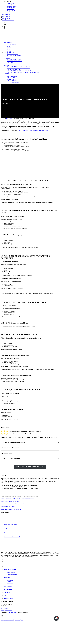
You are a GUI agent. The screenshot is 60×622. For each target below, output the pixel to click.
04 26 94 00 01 (4, 608)
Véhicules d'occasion (12, 75)
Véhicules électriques (12, 76)
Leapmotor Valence (11, 6)
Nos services (7, 577)
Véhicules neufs (11, 572)
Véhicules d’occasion (9, 52)
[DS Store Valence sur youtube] (5, 24)
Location (9, 581)
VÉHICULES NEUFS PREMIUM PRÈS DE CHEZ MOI (21, 70)
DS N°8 (9, 51)
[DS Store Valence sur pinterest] (4, 30)
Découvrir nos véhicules (10, 569)
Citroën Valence (11, 3)
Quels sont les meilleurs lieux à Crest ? (10, 501)
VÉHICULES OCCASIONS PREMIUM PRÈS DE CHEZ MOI (23, 72)
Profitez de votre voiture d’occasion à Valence (12, 509)
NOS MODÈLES (8, 42)
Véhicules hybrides (11, 78)
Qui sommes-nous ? (9, 598)
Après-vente (10, 580)
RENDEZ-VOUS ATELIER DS (15, 59)
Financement (7, 63)
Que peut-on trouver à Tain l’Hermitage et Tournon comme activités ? (18, 498)
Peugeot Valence (11, 7)
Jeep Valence (10, 11)
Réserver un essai (8, 56)
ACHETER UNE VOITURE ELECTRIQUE (18, 68)
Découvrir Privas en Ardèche (8, 506)
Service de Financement (13, 82)
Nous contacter (8, 586)
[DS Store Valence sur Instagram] (4, 28)
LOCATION (10, 62)
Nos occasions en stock (12, 54)
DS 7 (8, 48)
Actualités (6, 73)
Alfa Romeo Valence (12, 10)
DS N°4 (9, 47)
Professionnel (7, 592)
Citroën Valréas (10, 4)
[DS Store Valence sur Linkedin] (4, 26)
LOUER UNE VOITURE (13, 69)
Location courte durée (12, 79)
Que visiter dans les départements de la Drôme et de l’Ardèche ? (34, 130)
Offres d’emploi (8, 589)
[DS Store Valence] (6, 40)
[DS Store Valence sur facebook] (4, 23)
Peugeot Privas (10, 9)
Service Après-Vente (12, 80)
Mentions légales (19, 620)
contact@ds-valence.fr (6, 610)
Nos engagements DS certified (14, 55)
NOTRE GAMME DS (12, 44)
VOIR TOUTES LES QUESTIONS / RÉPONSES (30, 467)
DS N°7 (9, 49)
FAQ (5, 595)
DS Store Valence (13, 612)
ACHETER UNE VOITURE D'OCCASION (18, 66)
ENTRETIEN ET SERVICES (14, 61)
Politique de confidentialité (7, 620)
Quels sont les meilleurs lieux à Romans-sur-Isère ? (13, 504)
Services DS (7, 58)
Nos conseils (7, 65)
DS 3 (8, 45)
